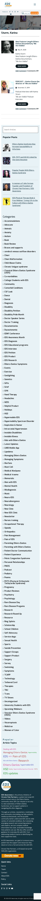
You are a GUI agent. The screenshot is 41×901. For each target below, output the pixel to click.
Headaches (9, 398)
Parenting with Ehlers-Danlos (17, 547)
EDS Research (10, 360)
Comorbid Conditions (13, 288)
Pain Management (12, 535)
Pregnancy (9, 587)
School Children (11, 629)
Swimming (9, 667)
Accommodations (12, 221)
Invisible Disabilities (13, 432)
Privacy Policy (33, 898)
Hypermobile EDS (12, 417)
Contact (4, 872)
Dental (7, 299)
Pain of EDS (9, 539)
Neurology (9, 505)
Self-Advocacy (10, 633)
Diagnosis (8, 303)
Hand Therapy (10, 394)
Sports (7, 644)
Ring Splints (9, 621)
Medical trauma (11, 474)
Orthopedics (9, 531)
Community (9, 284)
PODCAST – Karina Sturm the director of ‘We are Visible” (27, 82)
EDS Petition (9, 352)
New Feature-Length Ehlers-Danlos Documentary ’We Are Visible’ (27, 44)
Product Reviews (11, 591)
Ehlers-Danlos (11, 765)
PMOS (7, 566)
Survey (7, 663)
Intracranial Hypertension (15, 429)
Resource (8, 617)
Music (7, 493)
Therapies (8, 686)
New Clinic (8, 509)
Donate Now (34, 13)
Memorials (9, 478)
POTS (36, 769)
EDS (5, 756)
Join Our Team (27, 13)
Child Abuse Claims (12, 263)
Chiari (6, 255)
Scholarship (9, 625)
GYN (6, 390)
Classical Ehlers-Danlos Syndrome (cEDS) (19, 271)
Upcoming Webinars (13, 709)
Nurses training (11, 520)
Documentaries (11, 326)
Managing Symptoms (13, 459)
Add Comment (21, 71)
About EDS (5, 876)
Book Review (10, 244)
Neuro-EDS (9, 497)
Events (7, 368)
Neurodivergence (12, 501)
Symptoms (9, 671)
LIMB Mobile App (11, 448)
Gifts (6, 383)
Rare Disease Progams (14, 606)
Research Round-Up (13, 614)
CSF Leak (8, 291)
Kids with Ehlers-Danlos (15, 440)
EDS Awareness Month (14, 337)
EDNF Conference (12, 333)
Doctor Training (11, 322)
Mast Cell (8, 467)
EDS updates (10, 773)
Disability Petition (12, 311)
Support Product (11, 655)
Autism (7, 236)
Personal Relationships (14, 562)
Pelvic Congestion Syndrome (17, 558)
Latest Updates (11, 444)
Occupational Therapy (14, 524)
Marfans (8, 463)
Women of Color (11, 730)
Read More (22, 66)
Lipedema (8, 451)
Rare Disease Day (12, 602)
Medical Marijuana (12, 470)
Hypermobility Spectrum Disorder (19, 421)
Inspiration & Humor (13, 425)
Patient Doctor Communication (18, 550)
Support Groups (11, 652)
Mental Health (10, 486)
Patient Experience (12, 554)
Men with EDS (10, 482)
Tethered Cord (10, 682)
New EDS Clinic (10, 512)
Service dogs (10, 636)
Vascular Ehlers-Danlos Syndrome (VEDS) (19, 714)
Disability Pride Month (14, 314)
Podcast (8, 570)
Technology (9, 678)
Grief (6, 387)
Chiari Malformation (13, 259)
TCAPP (7, 675)
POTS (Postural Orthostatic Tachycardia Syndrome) (16, 582)
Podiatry (8, 573)
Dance (7, 295)
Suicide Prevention (12, 648)
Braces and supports (13, 247)
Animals (8, 228)
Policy (3, 879)
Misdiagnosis (10, 490)
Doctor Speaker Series (14, 318)
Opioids (7, 528)
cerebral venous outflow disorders (20, 251)
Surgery (8, 659)
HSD (6, 413)
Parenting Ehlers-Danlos (15, 543)
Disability (8, 307)
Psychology (9, 598)
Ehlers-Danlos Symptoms (15, 364)
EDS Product (9, 356)
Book (6, 240)
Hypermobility (32, 752)
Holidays (8, 410)
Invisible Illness (11, 436)
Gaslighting (9, 375)
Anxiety (7, 232)
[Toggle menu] (34, 4)
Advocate (8, 225)
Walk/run (8, 726)
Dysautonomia (10, 330)
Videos (7, 719)
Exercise (8, 371)
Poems (7, 577)
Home (3, 866)
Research (8, 610)
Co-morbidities (10, 276)
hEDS (6, 402)
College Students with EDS (16, 280)
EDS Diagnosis (10, 341)
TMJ (6, 690)
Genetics (8, 379)
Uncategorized (10, 701)
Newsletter (9, 516)
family (11, 769)
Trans (7, 694)
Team (3, 869)
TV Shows (8, 697)
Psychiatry (9, 595)
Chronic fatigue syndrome (16, 266)
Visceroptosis (10, 722)
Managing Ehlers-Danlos (15, 455)
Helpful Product (11, 406)
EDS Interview (10, 349)
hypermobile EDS (27, 765)
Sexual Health (10, 640)
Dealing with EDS (9, 749)
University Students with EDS (17, 705)
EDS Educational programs (16, 345)
